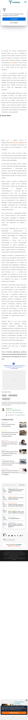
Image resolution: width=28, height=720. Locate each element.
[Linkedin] (15, 535)
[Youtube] (12, 535)
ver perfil (10, 412)
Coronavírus (14, 62)
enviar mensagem (19, 412)
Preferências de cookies (18, 559)
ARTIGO (4, 395)
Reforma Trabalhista (19, 142)
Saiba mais (7, 709)
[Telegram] (18, 536)
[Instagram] (4, 535)
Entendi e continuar (14, 712)
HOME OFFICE (6, 399)
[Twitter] (9, 535)
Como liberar (14, 19)
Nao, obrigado (14, 22)
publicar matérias (21, 415)
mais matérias (11, 415)
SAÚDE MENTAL (13, 395)
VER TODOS (21, 485)
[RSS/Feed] (22, 535)
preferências (18, 709)
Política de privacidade (13, 558)
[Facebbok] (6, 535)
